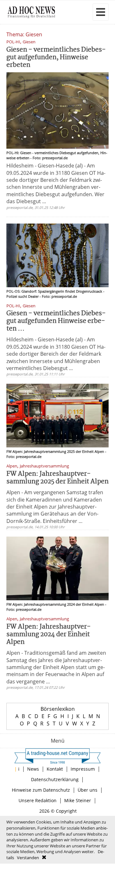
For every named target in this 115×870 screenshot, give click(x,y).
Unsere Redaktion (38, 800)
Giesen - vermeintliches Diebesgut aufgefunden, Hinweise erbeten (56, 57)
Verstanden (28, 857)
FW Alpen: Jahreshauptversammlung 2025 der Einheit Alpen (57, 478)
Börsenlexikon (58, 708)
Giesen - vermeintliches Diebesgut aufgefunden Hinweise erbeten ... (56, 321)
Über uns (87, 790)
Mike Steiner (77, 800)
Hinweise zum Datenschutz (41, 790)
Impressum (83, 769)
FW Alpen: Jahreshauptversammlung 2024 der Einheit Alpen (48, 634)
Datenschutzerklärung (55, 779)
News (33, 769)
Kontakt (55, 769)
